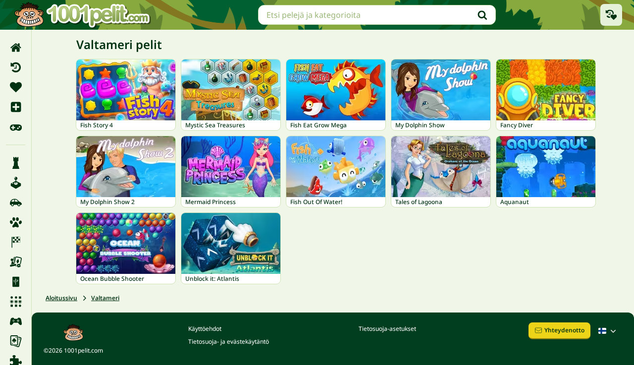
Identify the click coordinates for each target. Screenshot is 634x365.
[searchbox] (377, 15)
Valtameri (105, 298)
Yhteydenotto (564, 330)
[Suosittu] (15, 127)
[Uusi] (15, 107)
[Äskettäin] (15, 67)
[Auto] (15, 202)
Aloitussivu (61, 298)
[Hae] (482, 15)
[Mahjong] (15, 282)
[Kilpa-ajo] (15, 242)
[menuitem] (15, 47)
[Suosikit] (15, 87)
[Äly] (15, 163)
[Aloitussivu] (15, 47)
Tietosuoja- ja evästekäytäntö (228, 341)
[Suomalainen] (608, 330)
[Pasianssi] (15, 341)
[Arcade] (15, 183)
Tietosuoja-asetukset (387, 328)
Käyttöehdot (204, 328)
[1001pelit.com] (83, 15)
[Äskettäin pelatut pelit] (611, 15)
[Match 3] (15, 302)
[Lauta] (15, 262)
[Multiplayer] (15, 321)
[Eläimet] (15, 222)
